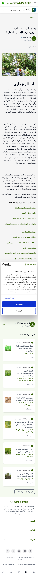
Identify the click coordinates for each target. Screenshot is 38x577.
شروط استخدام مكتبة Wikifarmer (26, 564)
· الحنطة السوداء (24, 380)
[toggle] (35, 3)
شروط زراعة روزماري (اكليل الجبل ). (23, 218)
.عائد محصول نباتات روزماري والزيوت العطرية (20, 253)
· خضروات (24, 430)
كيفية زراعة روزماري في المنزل (25, 208)
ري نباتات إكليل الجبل (29, 232)
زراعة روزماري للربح (29, 213)
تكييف (20, 311)
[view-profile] (4, 324)
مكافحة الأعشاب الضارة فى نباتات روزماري (21, 242)
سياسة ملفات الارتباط (8, 564)
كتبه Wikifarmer (23, 323)
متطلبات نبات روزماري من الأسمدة (24, 237)
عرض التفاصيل (9, 298)
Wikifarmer (27, 37)
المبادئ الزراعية (28, 479)
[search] (11, 572)
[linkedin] (30, 551)
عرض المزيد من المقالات (24, 492)
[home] (34, 572)
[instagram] (13, 551)
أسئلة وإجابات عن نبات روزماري (25, 258)
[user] (3, 572)
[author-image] (32, 324)
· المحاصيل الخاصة (21, 403)
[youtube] (19, 551)
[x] (8, 551)
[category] (26, 572)
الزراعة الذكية (29, 353)
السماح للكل (19, 304)
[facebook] (25, 551)
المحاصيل (30, 378)
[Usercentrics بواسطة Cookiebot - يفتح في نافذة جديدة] (11, 264)
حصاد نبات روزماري (29, 248)
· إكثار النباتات (19, 479)
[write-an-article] (19, 572)
